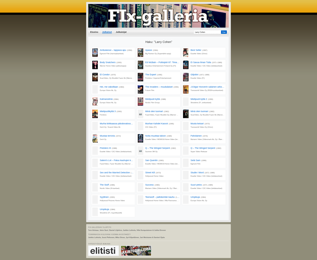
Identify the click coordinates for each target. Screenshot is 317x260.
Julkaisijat (121, 32)
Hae (224, 32)
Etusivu (94, 32)
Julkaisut (107, 32)
